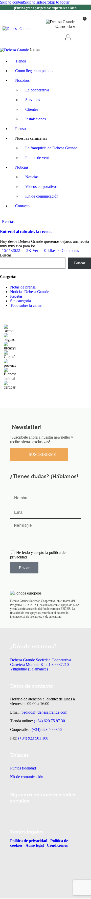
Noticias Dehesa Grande (29, 292)
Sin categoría (20, 301)
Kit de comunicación (26, 777)
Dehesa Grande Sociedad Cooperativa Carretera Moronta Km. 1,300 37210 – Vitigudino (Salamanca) (41, 664)
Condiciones (57, 845)
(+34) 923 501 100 (33, 738)
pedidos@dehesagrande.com (44, 712)
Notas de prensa (23, 287)
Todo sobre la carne (25, 305)
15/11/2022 (11, 250)
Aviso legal (34, 845)
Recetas (8, 221)
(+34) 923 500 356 (47, 729)
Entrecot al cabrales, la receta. (26, 231)
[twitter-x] (1, 217)
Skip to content (12, 2)
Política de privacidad (28, 841)
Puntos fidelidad (23, 768)
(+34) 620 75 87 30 (49, 721)
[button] (81, 38)
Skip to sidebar (36, 2)
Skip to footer (59, 2)
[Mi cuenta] (68, 37)
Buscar (5, 255)
